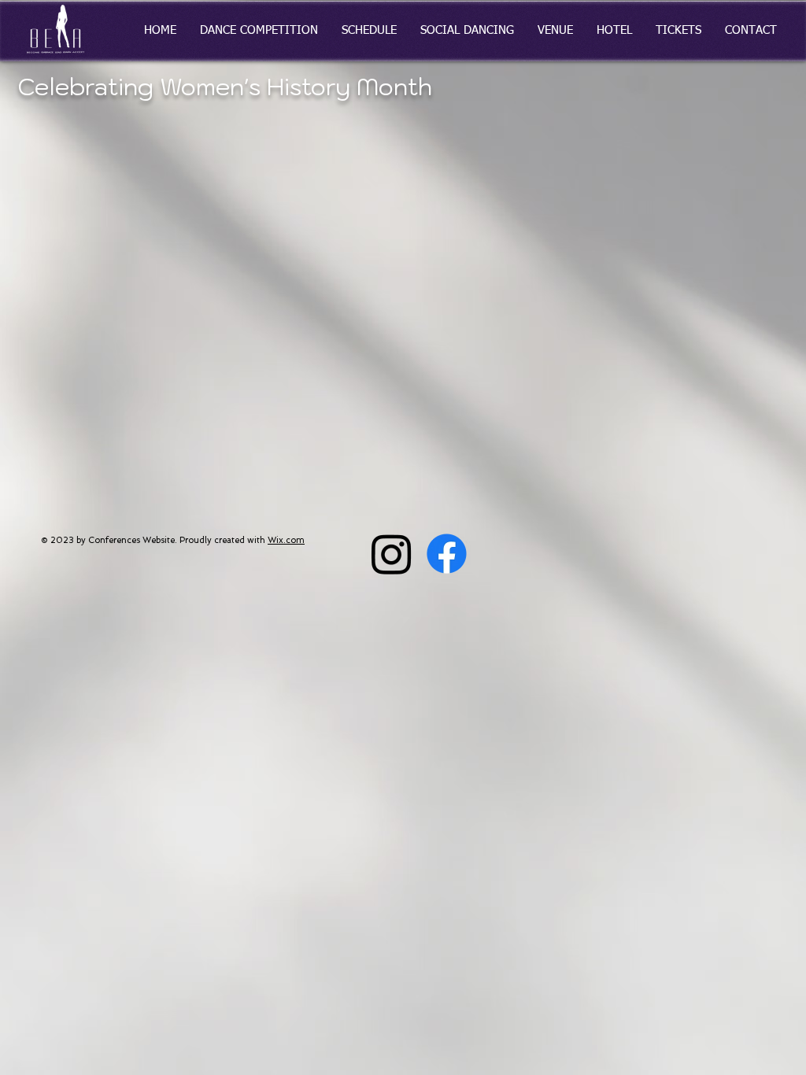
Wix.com (286, 540)
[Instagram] (391, 553)
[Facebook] (446, 553)
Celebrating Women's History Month (224, 86)
